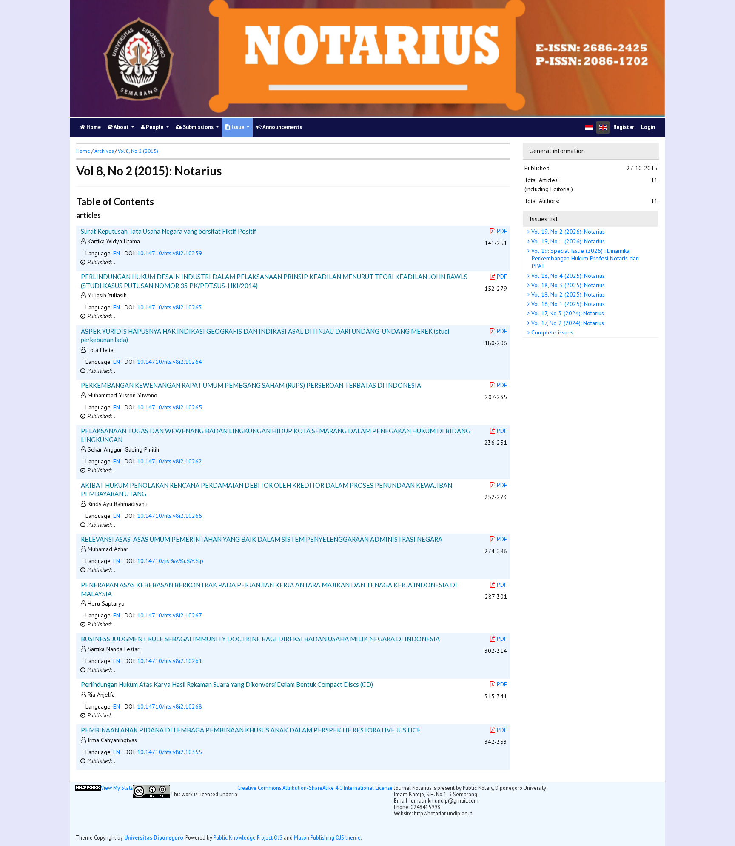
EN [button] (116, 253)
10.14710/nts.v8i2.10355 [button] (169, 752)
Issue (237, 127)
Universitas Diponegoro (153, 837)
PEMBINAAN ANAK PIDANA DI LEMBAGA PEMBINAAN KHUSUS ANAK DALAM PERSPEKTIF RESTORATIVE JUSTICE (251, 730)
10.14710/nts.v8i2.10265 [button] (169, 407)
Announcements (282, 127)
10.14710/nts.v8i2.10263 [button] (169, 307)
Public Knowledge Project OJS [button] (248, 837)
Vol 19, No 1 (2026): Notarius (567, 241)
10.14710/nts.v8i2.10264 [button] (169, 362)
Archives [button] (104, 151)
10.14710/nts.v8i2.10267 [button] (169, 615)
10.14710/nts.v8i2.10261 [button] (169, 661)
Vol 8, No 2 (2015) (138, 151)
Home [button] (83, 151)
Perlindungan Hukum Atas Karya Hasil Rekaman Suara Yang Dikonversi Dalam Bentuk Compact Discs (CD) (227, 684)
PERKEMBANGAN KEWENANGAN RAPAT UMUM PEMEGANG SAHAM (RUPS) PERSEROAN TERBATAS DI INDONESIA (251, 385)
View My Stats (117, 788)
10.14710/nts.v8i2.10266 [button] (169, 516)
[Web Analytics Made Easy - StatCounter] (88, 807)
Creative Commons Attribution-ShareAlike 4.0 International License (315, 788)
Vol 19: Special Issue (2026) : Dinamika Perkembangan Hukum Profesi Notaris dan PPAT (584, 258)
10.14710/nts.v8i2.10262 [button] (169, 461)
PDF (502, 231)
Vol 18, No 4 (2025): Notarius (567, 275)
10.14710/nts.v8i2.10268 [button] (169, 706)
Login (648, 127)
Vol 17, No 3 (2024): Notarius (567, 313)
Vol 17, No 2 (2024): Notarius (567, 322)
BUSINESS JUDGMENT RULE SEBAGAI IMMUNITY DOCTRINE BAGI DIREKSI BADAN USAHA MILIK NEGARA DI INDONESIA (260, 639)
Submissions (198, 127)
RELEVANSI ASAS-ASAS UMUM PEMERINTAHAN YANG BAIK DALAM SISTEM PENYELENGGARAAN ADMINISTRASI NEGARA (261, 539)
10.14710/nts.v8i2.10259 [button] (169, 253)
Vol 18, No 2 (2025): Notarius (567, 294)
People (155, 127)
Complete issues (551, 332)
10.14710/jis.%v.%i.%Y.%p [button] (170, 561)
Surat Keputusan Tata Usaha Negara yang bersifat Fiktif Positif (168, 231)
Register (623, 127)
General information (557, 150)
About (121, 127)
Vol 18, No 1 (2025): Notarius (567, 304)
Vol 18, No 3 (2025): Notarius (567, 285)
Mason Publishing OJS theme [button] (327, 837)
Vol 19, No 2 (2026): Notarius (567, 231)
